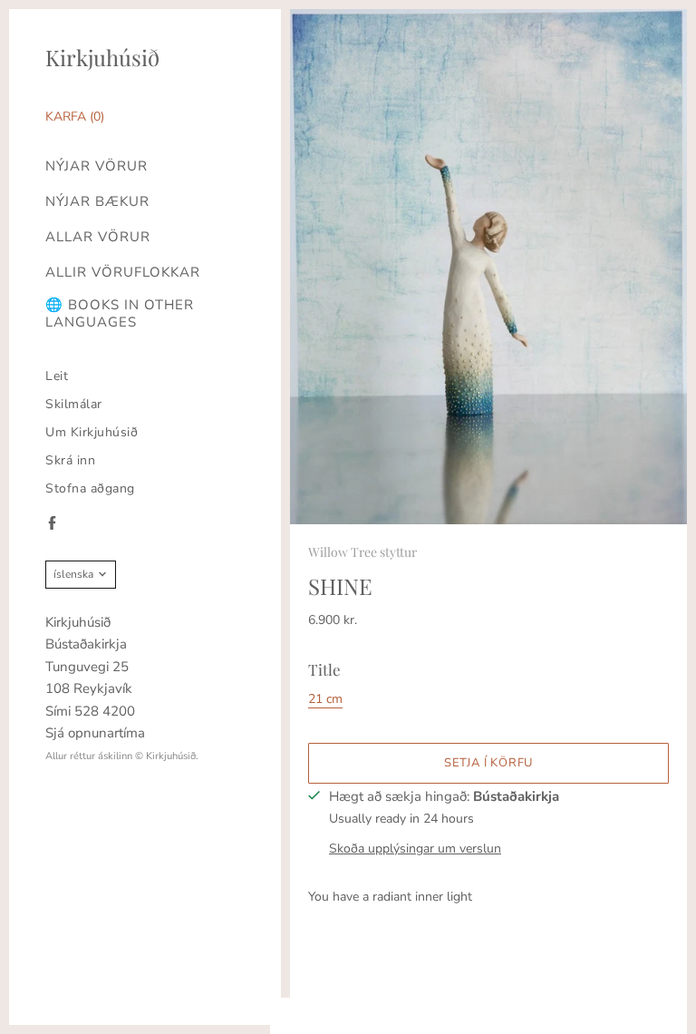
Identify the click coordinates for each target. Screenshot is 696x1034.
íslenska (73, 574)
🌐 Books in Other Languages (119, 314)
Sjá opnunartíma (95, 733)
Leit (56, 376)
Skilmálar (73, 404)
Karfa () (74, 116)
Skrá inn (70, 460)
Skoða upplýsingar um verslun (415, 848)
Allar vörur (97, 237)
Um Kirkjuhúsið (91, 432)
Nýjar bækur (97, 201)
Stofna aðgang (90, 488)
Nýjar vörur (96, 166)
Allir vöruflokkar (122, 272)
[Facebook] (52, 523)
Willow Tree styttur (362, 552)
